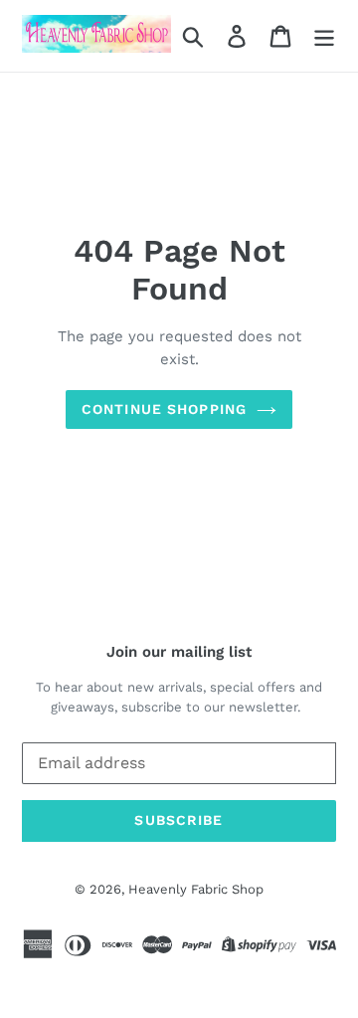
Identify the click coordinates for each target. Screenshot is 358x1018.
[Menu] (324, 36)
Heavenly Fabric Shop (196, 889)
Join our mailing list (179, 652)
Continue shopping (164, 409)
